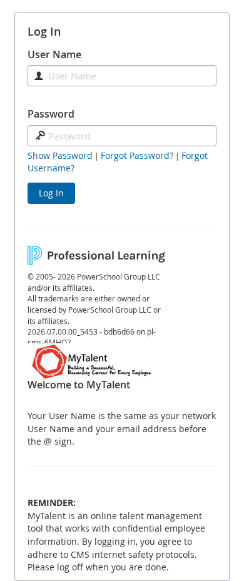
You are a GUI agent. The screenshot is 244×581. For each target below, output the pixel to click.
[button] (60, 156)
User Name (54, 54)
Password (51, 114)
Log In (51, 193)
